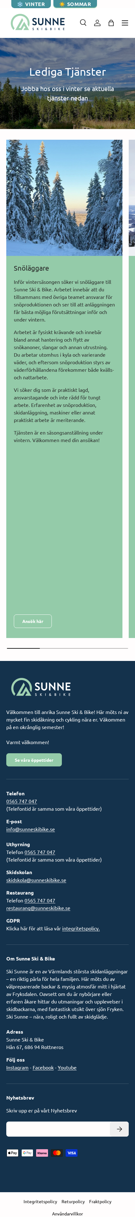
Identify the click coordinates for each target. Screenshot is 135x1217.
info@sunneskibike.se (30, 829)
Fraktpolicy (100, 1201)
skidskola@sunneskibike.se (36, 880)
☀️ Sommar (75, 4)
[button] (111, 23)
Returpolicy (73, 1201)
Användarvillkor (67, 1213)
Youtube (67, 1067)
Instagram (17, 1067)
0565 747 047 (21, 801)
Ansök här (32, 621)
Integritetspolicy (40, 1201)
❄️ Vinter (31, 4)
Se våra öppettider (34, 760)
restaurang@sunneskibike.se (38, 908)
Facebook (43, 1067)
